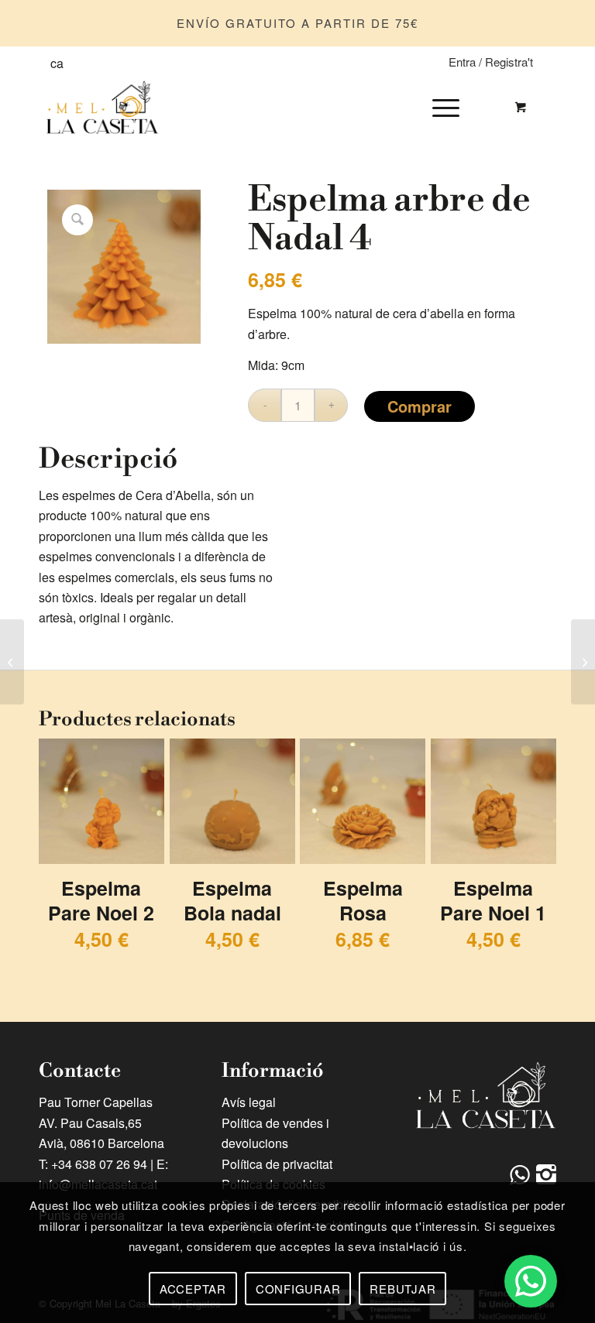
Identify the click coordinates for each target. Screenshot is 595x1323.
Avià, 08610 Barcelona (101, 1143)
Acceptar (193, 1288)
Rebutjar (402, 1288)
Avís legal (249, 1102)
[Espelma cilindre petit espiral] (12, 661)
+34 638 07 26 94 (99, 1164)
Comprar (419, 406)
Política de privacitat (277, 1164)
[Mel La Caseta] (102, 107)
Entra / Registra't (491, 61)
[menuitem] (443, 107)
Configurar (298, 1288)
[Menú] (438, 107)
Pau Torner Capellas (96, 1102)
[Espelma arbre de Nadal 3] (583, 661)
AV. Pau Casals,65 (90, 1123)
